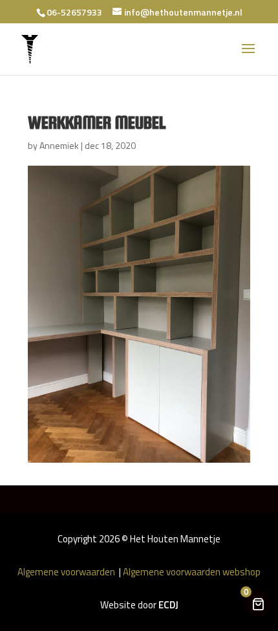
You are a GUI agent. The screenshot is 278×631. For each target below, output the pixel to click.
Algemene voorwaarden (67, 571)
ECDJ (168, 604)
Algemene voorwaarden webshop (192, 571)
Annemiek (59, 145)
